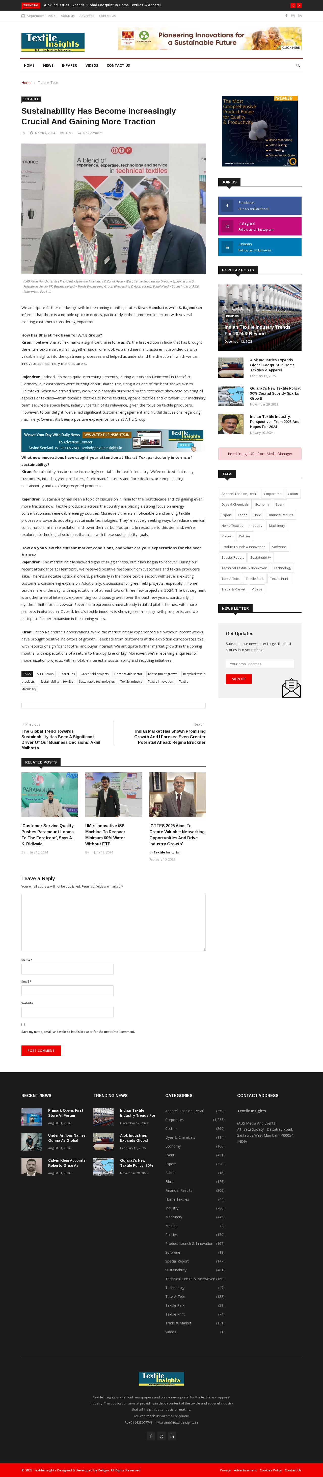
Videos (92, 65)
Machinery (277, 525)
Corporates (272, 493)
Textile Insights (166, 852)
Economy (262, 504)
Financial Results (280, 515)
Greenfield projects (95, 674)
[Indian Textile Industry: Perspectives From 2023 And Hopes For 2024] (232, 425)
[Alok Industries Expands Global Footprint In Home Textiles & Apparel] (232, 368)
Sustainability (260, 557)
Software (279, 546)
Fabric (242, 515)
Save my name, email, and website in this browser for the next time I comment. (78, 1032)
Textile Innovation (160, 681)
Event (280, 504)
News (48, 65)
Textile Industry (131, 681)
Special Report (233, 557)
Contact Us (107, 15)
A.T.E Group (45, 674)
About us (68, 15)
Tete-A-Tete (48, 82)
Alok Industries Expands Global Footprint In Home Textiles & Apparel (102, 5)
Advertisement (245, 1470)
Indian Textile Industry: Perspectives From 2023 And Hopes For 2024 (275, 422)
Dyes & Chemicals (235, 504)
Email (26, 982)
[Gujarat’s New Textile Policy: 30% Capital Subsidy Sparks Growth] (232, 397)
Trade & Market (233, 589)
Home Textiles (232, 525)
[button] (292, 5)
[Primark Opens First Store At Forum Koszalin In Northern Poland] (32, 1117)
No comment (92, 133)
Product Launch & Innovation (243, 546)
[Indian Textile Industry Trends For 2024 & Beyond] (104, 1117)
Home (29, 65)
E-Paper (69, 65)
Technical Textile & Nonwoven (244, 568)
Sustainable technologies (97, 681)
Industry (232, 316)
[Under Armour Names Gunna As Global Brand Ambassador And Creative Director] (32, 1142)
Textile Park (255, 578)
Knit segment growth (162, 674)
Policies (245, 536)
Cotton (293, 493)
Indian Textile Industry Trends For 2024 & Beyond (137, 1115)
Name (27, 960)
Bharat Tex (67, 674)
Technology (282, 568)
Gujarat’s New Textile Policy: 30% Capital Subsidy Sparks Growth (275, 393)
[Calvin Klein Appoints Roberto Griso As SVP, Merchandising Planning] (32, 1167)
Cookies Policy (271, 1470)
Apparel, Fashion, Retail (239, 493)
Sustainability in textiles (56, 681)
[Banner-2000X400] (113, 450)
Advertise (86, 15)
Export (226, 515)
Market (227, 536)
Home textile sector (128, 674)
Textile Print (279, 578)
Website (27, 1003)
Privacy (225, 1470)
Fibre (257, 515)
